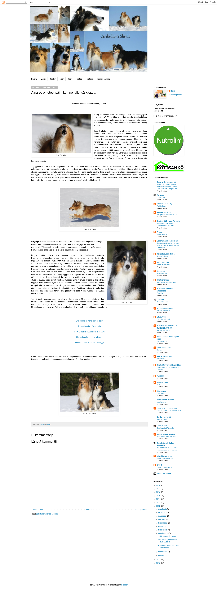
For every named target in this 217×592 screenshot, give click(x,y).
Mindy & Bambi (163, 382)
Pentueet (89, 79)
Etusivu (34, 79)
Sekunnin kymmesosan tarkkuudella (167, 541)
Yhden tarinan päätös (164, 467)
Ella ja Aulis (161, 317)
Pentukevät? (161, 197)
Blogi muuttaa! (162, 273)
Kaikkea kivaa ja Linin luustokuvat (169, 410)
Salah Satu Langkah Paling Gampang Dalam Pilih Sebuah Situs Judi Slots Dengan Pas (167, 186)
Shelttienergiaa (163, 280)
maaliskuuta (163, 533)
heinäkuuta (163, 523)
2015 (158, 496)
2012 (158, 506)
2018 (158, 485)
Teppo (159, 232)
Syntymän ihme (162, 256)
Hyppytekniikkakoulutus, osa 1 (168, 215)
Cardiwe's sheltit (164, 417)
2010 (158, 563)
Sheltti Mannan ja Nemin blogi (169, 365)
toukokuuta (163, 530)
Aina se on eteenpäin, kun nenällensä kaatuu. (168, 546)
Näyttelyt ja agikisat (163, 330)
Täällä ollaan (161, 206)
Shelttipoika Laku (164, 348)
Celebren (160, 300)
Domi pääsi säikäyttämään (166, 282)
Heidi (172, 91)
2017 (158, 489)
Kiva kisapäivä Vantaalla (165, 428)
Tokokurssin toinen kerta (165, 458)
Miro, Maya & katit (164, 456)
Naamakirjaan (162, 419)
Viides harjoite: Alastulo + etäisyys (89, 343)
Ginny (69, 79)
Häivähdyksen (163, 262)
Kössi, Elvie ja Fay (164, 204)
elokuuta (162, 519)
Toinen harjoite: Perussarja (89, 326)
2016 (158, 385)
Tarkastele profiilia (175, 95)
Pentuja (79, 79)
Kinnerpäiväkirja (103, 79)
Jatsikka (160, 376)
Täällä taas (160, 393)
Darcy (43, 79)
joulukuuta (162, 509)
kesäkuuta (162, 526)
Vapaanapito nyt (162, 234)
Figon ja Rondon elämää (167, 408)
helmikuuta (163, 552)
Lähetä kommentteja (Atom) (47, 514)
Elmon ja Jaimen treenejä (167, 241)
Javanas (160, 195)
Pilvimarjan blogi (163, 212)
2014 (158, 499)
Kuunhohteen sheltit (165, 308)
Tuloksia (160, 293)
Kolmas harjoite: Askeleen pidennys (89, 332)
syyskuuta (162, 516)
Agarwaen (161, 271)
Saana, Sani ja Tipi (164, 356)
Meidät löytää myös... (164, 265)
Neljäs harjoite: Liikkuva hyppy (89, 337)
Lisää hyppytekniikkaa (167, 536)
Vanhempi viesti (140, 510)
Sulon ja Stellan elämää (166, 182)
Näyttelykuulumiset (163, 310)
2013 (158, 503)
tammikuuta (163, 555)
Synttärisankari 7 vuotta (165, 226)
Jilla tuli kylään (162, 341)
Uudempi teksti (38, 510)
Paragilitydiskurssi (163, 319)
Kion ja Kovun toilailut (166, 434)
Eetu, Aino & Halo (164, 474)
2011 (158, 560)
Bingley (53, 79)
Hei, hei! (159, 350)
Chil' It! (159, 465)
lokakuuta (162, 513)
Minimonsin (161, 391)
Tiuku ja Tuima (163, 426)
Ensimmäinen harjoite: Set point (89, 321)
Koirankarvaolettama (165, 254)
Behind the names (163, 302)
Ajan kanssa (161, 402)
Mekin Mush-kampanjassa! (166, 436)
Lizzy (61, 79)
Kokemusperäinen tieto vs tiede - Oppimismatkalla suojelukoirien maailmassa (168, 245)
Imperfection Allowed (165, 400)
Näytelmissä (161, 359)
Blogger (124, 585)
